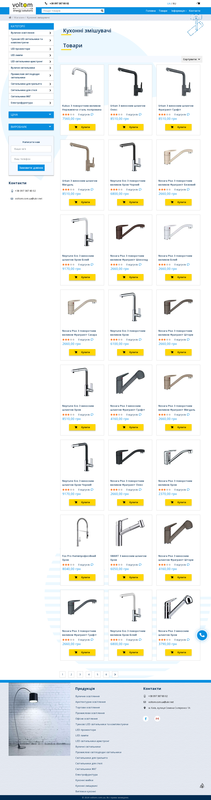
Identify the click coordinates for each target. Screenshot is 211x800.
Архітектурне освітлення (91, 701)
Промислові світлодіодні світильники (98, 752)
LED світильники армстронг (27, 61)
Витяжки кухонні (86, 791)
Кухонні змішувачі (86, 785)
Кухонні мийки (84, 780)
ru (174, 3)
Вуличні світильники (23, 67)
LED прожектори (20, 48)
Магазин (19, 17)
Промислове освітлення (90, 713)
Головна (151, 10)
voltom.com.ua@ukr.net (28, 198)
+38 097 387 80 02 (59, 3)
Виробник (19, 127)
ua (169, 3)
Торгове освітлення (88, 707)
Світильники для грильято (26, 83)
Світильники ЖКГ (21, 96)
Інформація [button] (178, 10)
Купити (85, 127)
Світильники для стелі (24, 90)
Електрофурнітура (22, 102)
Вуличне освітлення (22, 32)
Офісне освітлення (87, 718)
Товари (163, 10)
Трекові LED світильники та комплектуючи (102, 724)
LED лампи (17, 55)
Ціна (14, 114)
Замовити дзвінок (31, 167)
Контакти (194, 10)
